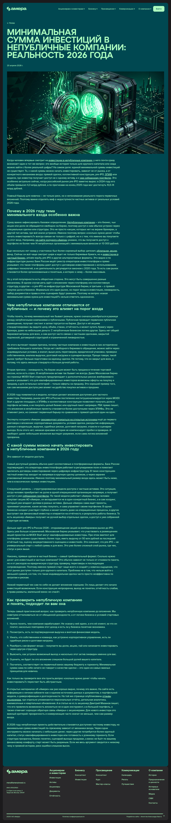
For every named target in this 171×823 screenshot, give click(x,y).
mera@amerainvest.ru (16, 783)
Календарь (127, 775)
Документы (54, 791)
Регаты (125, 779)
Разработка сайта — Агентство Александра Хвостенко (145, 816)
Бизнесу (80, 770)
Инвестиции (55, 778)
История (153, 775)
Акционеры (54, 787)
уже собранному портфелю (95, 178)
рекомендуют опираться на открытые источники (69, 419)
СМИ (151, 798)
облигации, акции (107, 250)
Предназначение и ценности (156, 780)
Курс (98, 779)
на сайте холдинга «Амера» (51, 240)
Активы (52, 782)
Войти (159, 9)
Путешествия (128, 784)
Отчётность (54, 796)
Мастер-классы (103, 784)
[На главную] (17, 8)
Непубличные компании (81, 222)
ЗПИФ (108, 174)
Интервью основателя (154, 788)
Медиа (152, 794)
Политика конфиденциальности (73, 816)
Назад (11, 23)
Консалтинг (80, 775)
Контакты (153, 803)
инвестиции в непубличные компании (70, 160)
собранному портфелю (36, 496)
